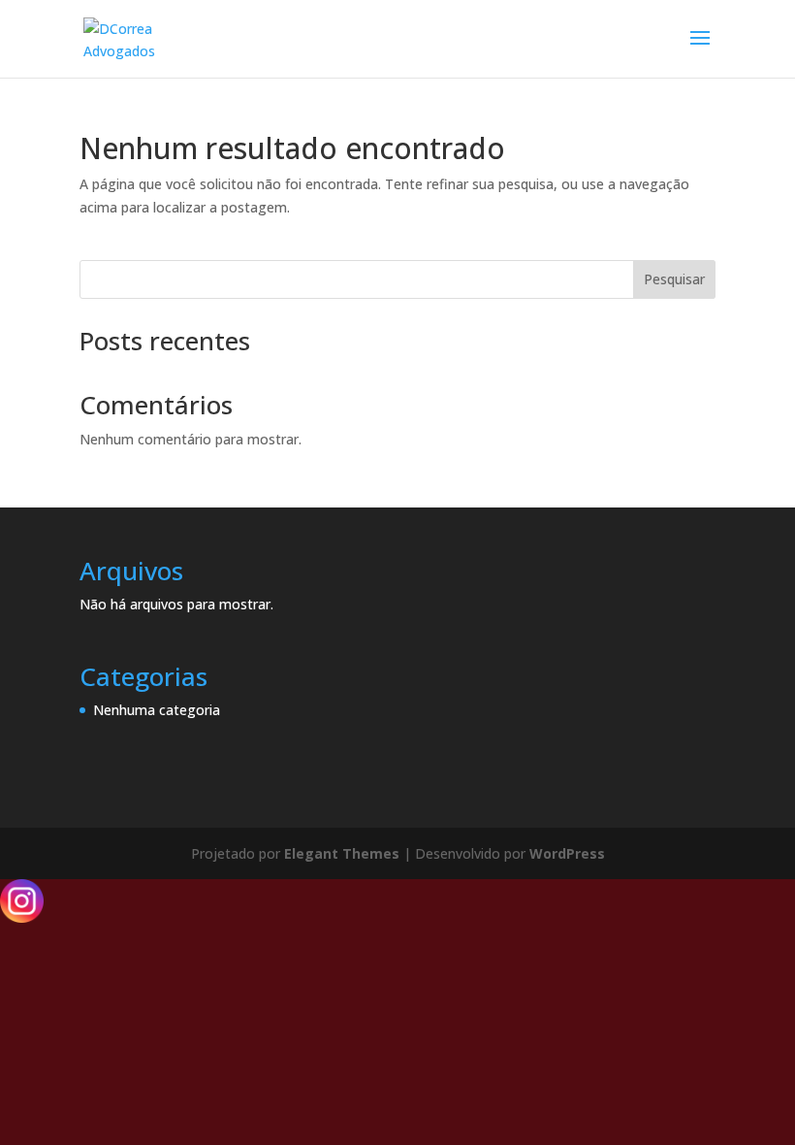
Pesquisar (674, 279)
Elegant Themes (341, 853)
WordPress (567, 853)
